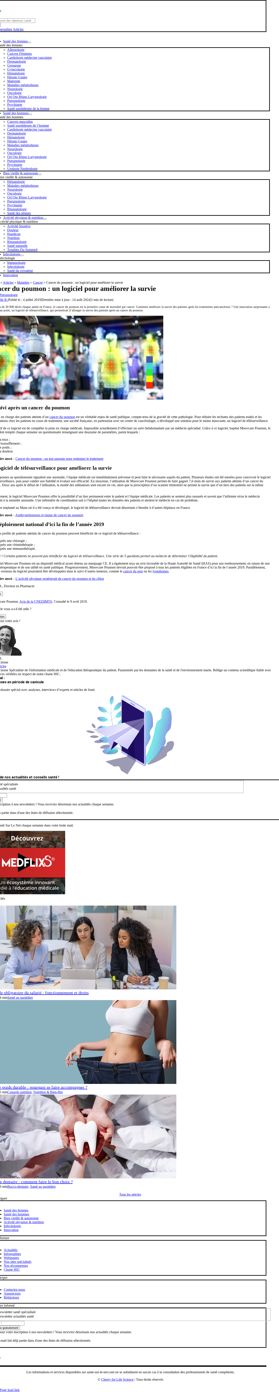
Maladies (23, 282)
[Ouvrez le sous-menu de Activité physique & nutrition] (45, 218)
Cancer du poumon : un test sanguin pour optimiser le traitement (59, 459)
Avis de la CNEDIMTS (35, 601)
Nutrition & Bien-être (48, 1092)
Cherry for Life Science (117, 1379)
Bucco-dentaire (17, 1186)
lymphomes (160, 571)
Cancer (38, 282)
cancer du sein (133, 571)
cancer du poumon (62, 417)
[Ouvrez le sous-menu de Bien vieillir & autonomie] (39, 174)
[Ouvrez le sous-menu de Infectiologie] (22, 255)
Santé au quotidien (20, 997)
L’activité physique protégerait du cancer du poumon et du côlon (59, 578)
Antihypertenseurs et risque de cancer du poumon (49, 515)
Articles (18, 29)
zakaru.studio (144, 1386)
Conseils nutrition (19, 1092)
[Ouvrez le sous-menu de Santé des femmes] (29, 42)
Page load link (10, 1390)
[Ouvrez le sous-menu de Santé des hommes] (30, 114)
